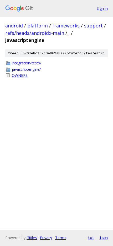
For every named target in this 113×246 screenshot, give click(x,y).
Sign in (102, 8)
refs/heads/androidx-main (34, 33)
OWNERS (20, 75)
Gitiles (32, 237)
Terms (60, 237)
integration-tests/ (26, 62)
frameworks (66, 25)
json (103, 237)
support (93, 25)
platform (37, 25)
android (14, 25)
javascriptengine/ (26, 69)
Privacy (46, 237)
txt (91, 237)
